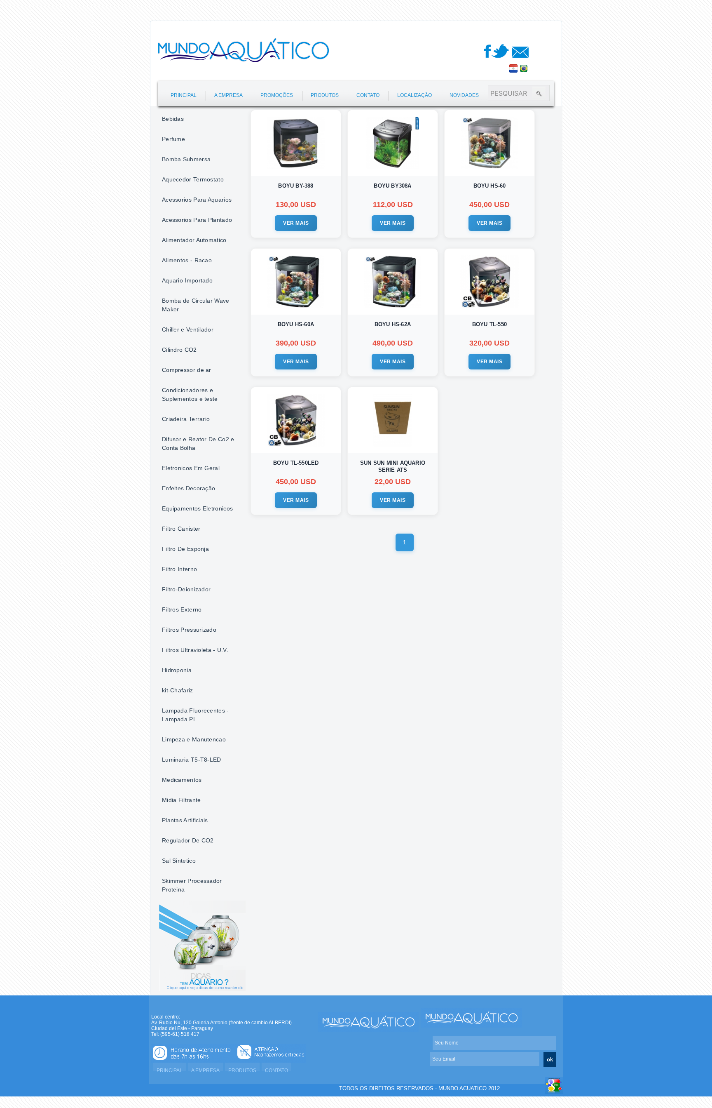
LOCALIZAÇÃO (414, 95)
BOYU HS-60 (489, 186)
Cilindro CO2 (179, 349)
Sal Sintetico (179, 860)
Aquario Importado (187, 280)
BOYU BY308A (392, 186)
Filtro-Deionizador (186, 589)
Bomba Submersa (186, 159)
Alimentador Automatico (194, 240)
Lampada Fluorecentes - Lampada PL (195, 714)
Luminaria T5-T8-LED (191, 759)
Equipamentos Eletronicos (197, 508)
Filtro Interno (179, 569)
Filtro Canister (181, 528)
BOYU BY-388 (295, 186)
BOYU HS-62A (393, 324)
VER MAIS (296, 223)
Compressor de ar (186, 370)
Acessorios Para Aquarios (197, 199)
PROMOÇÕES (276, 95)
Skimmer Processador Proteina (192, 885)
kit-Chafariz (177, 690)
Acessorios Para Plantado (197, 219)
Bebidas (173, 118)
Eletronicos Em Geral (191, 468)
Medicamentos (182, 779)
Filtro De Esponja (185, 549)
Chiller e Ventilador (187, 329)
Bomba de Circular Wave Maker (196, 305)
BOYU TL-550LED (296, 463)
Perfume (173, 139)
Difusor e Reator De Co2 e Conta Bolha (198, 443)
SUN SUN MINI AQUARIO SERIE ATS (392, 466)
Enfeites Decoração (188, 488)
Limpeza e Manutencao (194, 739)
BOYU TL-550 (489, 324)
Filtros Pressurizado (189, 629)
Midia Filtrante (181, 800)
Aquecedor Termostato (193, 179)
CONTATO (367, 95)
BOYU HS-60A (296, 324)
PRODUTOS (325, 95)
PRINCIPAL (184, 95)
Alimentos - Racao (187, 260)
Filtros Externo (182, 609)
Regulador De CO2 (188, 840)
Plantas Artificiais (185, 820)
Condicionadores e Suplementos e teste (190, 394)
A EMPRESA (228, 95)
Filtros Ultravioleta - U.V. (195, 650)
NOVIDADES (464, 95)
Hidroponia (177, 670)
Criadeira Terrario (186, 419)
